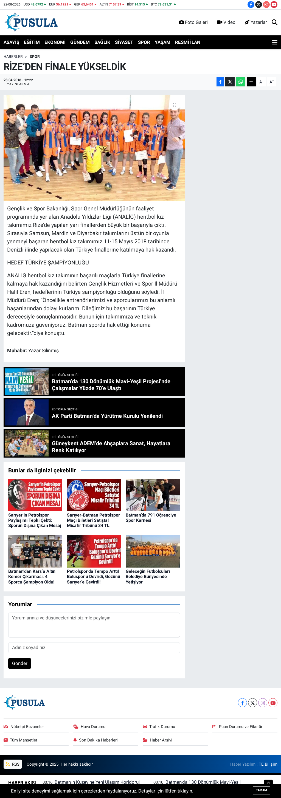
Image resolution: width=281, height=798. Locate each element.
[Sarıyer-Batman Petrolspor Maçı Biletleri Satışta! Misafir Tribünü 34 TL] (94, 494)
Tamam (261, 790)
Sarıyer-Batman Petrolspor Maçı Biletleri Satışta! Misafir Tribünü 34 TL (93, 520)
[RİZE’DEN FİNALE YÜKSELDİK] (94, 148)
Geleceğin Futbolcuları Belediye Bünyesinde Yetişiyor (148, 576)
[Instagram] (262, 702)
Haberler (13, 56)
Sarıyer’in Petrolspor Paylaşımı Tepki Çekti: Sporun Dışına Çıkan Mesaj (34, 520)
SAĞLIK (102, 42)
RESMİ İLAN (187, 42)
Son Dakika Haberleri (98, 740)
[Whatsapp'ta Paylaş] (240, 81)
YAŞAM (162, 42)
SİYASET (124, 42)
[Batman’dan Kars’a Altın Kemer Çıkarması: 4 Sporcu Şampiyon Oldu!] (35, 551)
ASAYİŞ (11, 42)
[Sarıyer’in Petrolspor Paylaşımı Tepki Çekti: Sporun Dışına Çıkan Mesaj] (35, 494)
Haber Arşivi (161, 740)
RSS (15, 764)
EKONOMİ (55, 42)
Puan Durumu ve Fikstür (240, 726)
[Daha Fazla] (251, 81)
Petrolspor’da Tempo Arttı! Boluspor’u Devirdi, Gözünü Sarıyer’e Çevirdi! (93, 576)
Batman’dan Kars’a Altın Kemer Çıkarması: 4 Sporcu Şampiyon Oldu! (31, 576)
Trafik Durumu (162, 726)
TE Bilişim (268, 764)
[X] (252, 702)
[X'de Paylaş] (230, 81)
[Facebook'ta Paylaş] (220, 81)
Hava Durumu (93, 726)
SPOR (144, 42)
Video (229, 22)
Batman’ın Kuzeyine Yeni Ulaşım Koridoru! (97, 782)
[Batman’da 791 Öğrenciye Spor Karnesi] (153, 494)
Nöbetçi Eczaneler (27, 726)
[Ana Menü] (274, 42)
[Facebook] (242, 702)
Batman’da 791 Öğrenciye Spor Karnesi (151, 517)
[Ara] (274, 22)
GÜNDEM (80, 42)
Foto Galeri (196, 22)
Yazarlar (259, 22)
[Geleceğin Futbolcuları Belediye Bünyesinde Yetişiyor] (153, 551)
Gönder (19, 663)
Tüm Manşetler (23, 740)
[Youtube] (272, 702)
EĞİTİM (32, 42)
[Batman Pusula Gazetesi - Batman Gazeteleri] (31, 22)
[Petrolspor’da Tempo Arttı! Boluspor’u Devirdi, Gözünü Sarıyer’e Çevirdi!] (94, 551)
